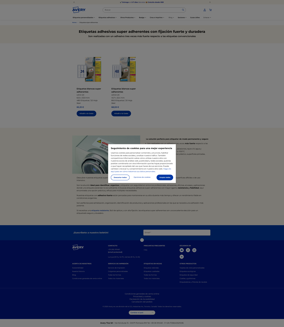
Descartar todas (120, 177)
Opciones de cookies (142, 177)
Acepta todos (164, 177)
